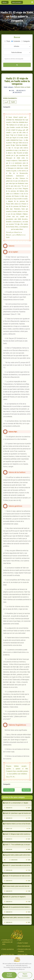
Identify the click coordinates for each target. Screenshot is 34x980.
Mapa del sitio (22, 954)
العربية (6, 102)
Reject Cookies (25, 975)
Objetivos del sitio (8, 954)
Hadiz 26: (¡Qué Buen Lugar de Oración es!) (18, 813)
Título (8, 41)
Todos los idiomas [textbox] (16, 52)
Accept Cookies (9, 975)
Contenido (16, 41)
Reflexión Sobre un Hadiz (22, 87)
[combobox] (17, 46)
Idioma (4, 2)
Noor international (24, 946)
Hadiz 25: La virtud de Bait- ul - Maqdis (16, 803)
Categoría (26, 41)
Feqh (19, 940)
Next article (26, 790)
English (13, 102)
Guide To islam (23, 943)
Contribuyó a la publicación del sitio (7, 942)
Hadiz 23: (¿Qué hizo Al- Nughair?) (15, 896)
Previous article (8, 790)
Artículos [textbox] (16, 46)
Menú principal (16, 2)
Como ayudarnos (8, 949)
